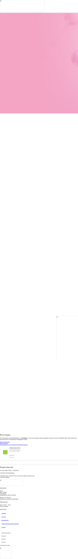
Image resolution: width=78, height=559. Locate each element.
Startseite (4, 513)
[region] (39, 222)
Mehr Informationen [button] (5, 442)
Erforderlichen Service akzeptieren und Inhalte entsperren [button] (14, 444)
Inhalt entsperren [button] (4, 443)
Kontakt (3, 527)
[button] (39, 12)
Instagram (4, 538)
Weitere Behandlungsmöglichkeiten (10, 523)
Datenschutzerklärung (6, 532)
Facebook (4, 542)
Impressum (4, 535)
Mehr (18, 451)
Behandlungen (5, 520)
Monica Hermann (7, 461)
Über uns (4, 516)
